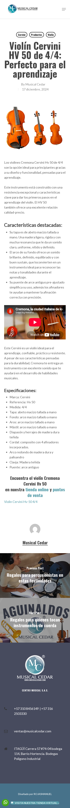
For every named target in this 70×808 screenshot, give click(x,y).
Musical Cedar (35, 84)
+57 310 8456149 (27, 709)
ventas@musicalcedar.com (32, 731)
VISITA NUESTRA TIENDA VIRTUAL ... (37, 802)
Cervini (21, 34)
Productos (36, 34)
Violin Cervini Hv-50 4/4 (20, 502)
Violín (51, 34)
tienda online (37, 489)
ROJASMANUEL (43, 793)
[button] (64, 9)
